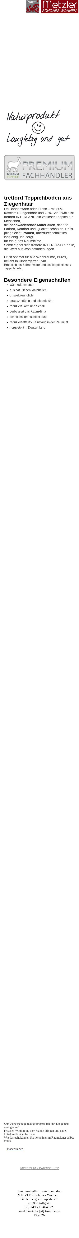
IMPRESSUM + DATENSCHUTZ (39, 1168)
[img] (52, 6)
